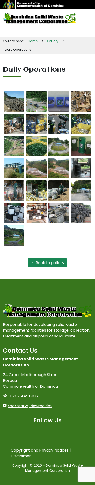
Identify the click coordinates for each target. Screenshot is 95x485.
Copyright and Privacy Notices (40, 450)
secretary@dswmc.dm (30, 406)
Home (33, 41)
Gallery (52, 41)
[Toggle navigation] (9, 30)
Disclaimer (21, 456)
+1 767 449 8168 (23, 396)
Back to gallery (49, 263)
